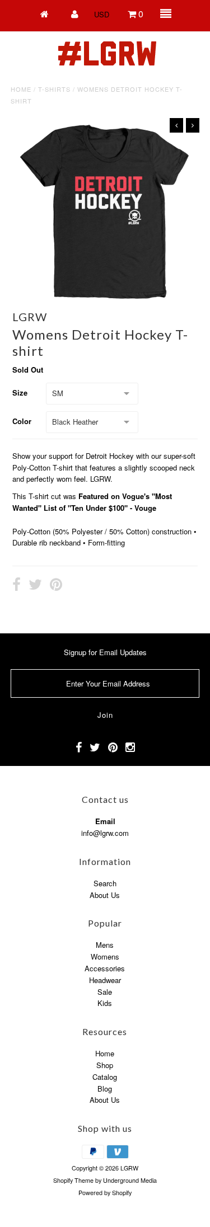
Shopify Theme (73, 1180)
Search (105, 883)
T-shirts (54, 88)
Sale (104, 991)
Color (21, 421)
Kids (104, 1003)
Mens (105, 944)
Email (105, 821)
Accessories (105, 968)
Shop (104, 1065)
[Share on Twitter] (35, 585)
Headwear (105, 980)
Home (21, 88)
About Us (105, 895)
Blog (104, 1088)
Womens (105, 956)
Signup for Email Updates (105, 652)
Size (19, 392)
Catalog (104, 1076)
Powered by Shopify (105, 1192)
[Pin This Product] (56, 585)
